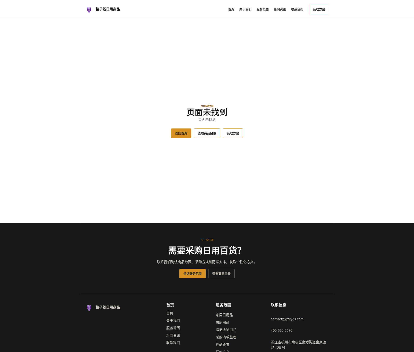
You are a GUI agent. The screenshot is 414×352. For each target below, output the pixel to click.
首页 (231, 9)
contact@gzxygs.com (287, 319)
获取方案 (319, 9)
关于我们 (245, 9)
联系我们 (297, 9)
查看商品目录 (207, 133)
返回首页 (181, 133)
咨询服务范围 (192, 273)
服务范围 (263, 9)
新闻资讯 (280, 9)
